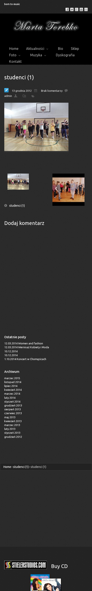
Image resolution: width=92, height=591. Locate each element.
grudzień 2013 (13, 405)
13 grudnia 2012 (22, 90)
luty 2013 (9, 428)
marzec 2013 (12, 424)
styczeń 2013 (12, 432)
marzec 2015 (12, 378)
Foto (12, 55)
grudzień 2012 (13, 436)
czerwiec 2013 (13, 413)
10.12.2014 (11, 351)
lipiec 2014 (10, 385)
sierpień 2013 (12, 409)
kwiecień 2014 (13, 389)
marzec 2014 (12, 393)
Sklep (75, 48)
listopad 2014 (12, 381)
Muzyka (36, 55)
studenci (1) (19, 77)
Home (13, 48)
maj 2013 (9, 417)
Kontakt (15, 61)
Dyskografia (65, 55)
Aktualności (35, 48)
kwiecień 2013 (13, 421)
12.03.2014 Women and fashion (23, 343)
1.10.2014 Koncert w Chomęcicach (25, 358)
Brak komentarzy (51, 90)
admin (8, 95)
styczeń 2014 (12, 401)
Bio (60, 48)
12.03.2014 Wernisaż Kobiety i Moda (26, 347)
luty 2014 (9, 397)
